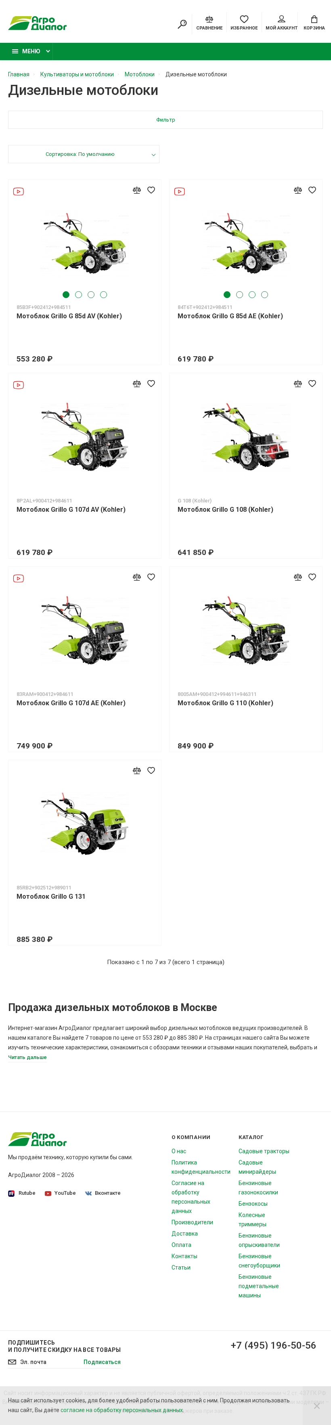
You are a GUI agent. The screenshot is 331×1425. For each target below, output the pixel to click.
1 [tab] (66, 294)
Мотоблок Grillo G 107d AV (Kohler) (71, 509)
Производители (192, 1222)
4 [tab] (103, 294)
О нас (179, 1151)
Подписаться (102, 1362)
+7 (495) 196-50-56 (273, 1345)
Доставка (185, 1233)
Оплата (181, 1245)
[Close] (317, 1405)
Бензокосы (253, 1203)
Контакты (184, 1256)
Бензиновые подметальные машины (259, 1286)
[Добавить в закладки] (151, 190)
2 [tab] (78, 294)
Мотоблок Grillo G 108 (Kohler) (225, 509)
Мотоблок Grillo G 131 (51, 896)
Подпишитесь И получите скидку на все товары (64, 1346)
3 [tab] (91, 294)
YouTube (65, 1193)
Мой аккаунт (281, 28)
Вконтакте (108, 1193)
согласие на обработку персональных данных (122, 1410)
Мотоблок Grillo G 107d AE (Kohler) (71, 703)
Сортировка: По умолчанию (80, 154)
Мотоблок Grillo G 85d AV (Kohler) (69, 316)
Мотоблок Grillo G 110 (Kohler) (225, 703)
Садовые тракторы (264, 1151)
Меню (31, 51)
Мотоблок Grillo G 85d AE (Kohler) (230, 316)
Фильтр (165, 120)
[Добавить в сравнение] (137, 190)
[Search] (182, 24)
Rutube (27, 1193)
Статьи (181, 1267)
